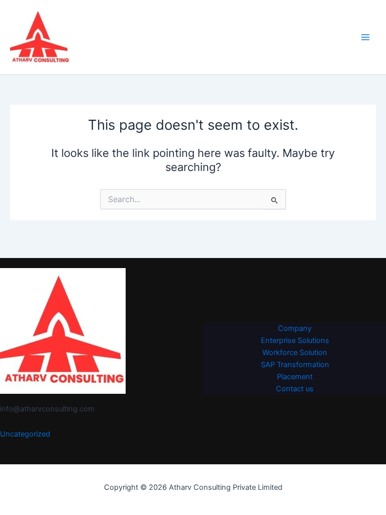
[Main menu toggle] (365, 37)
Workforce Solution (294, 352)
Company (295, 328)
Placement (295, 376)
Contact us (295, 388)
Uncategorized (25, 434)
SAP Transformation (295, 364)
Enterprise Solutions (295, 340)
